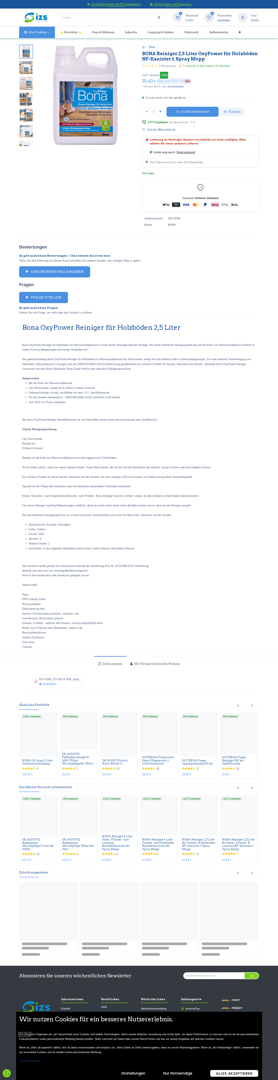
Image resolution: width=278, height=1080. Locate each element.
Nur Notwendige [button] (177, 1073)
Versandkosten (175, 86)
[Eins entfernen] (146, 111)
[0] (177, 17)
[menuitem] (37, 32)
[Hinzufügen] (160, 111)
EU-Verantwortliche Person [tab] (156, 664)
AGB (104, 1007)
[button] (174, 81)
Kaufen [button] (234, 112)
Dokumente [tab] (112, 664)
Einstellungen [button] (133, 1073)
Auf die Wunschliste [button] (161, 129)
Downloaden (49, 683)
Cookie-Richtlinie (30, 1060)
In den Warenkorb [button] (194, 111)
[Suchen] (159, 17)
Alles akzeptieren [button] (234, 1073)
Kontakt (65, 1008)
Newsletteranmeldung (153, 1008)
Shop (152, 46)
